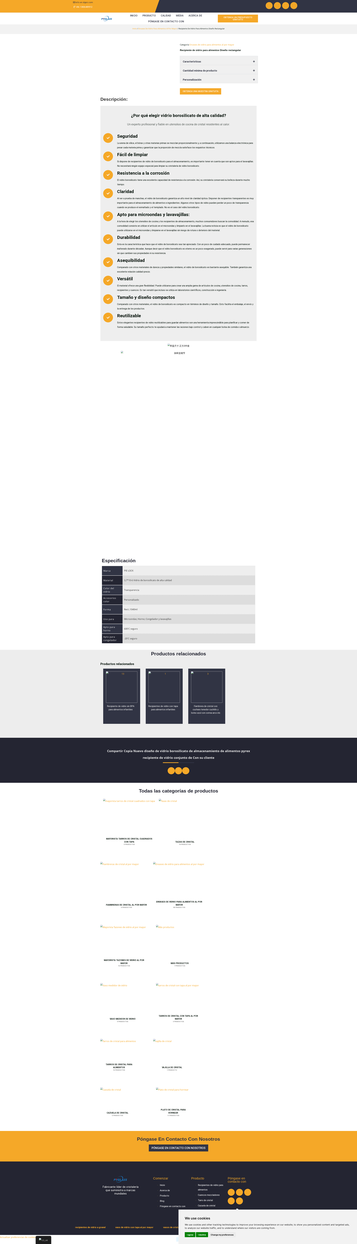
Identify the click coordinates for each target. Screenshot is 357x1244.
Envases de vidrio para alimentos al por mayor (157, 28)
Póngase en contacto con (166, 21)
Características (192, 61)
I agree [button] (190, 1235)
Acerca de (195, 15)
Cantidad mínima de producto (200, 70)
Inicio (134, 15)
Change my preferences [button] (222, 1235)
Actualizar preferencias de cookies (18, 1237)
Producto (149, 15)
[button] (219, 60)
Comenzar (160, 1178)
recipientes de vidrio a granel (90, 1227)
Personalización (192, 79)
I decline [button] (202, 1235)
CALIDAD (166, 15)
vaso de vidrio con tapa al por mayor (134, 1227)
